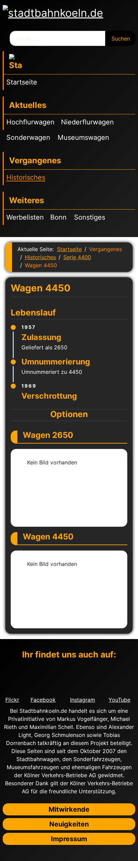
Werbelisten (25, 217)
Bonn (58, 217)
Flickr (12, 699)
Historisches (25, 177)
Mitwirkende (69, 809)
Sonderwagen (28, 137)
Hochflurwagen (30, 122)
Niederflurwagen (87, 122)
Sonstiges (89, 217)
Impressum (69, 839)
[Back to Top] (130, 853)
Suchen (121, 38)
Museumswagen (83, 137)
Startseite (21, 82)
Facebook (43, 699)
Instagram (82, 699)
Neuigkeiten (69, 824)
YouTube (119, 699)
